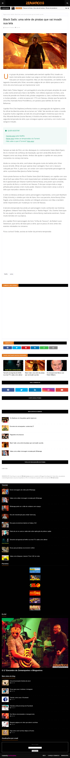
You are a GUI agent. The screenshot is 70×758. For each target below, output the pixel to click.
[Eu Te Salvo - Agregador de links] (35, 595)
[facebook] (8, 390)
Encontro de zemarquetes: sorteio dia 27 (22, 426)
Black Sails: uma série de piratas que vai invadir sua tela (35, 374)
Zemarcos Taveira (9, 27)
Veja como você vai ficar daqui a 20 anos (22, 730)
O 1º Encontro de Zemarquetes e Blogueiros (22, 670)
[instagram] (48, 390)
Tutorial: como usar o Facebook (19, 697)
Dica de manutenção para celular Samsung (22, 514)
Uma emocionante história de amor (20, 681)
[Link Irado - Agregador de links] (35, 587)
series (11, 274)
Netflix (12, 14)
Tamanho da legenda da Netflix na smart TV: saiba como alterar (12, 374)
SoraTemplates (12, 755)
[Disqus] (35, 312)
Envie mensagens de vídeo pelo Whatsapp (22, 490)
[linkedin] (35, 390)
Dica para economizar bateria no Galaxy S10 (23, 523)
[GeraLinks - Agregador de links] (35, 572)
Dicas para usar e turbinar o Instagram (21, 689)
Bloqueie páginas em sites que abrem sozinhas (24, 722)
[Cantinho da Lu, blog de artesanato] (35, 610)
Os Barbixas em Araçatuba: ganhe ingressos (23, 418)
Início (44, 755)
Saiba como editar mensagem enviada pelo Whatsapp (26, 451)
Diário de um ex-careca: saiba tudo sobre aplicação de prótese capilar (30, 531)
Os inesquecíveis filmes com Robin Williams (55, 374)
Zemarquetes (64, 755)
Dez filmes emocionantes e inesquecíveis (22, 714)
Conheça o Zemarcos (53, 755)
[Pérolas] (35, 603)
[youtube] (62, 390)
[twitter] (21, 390)
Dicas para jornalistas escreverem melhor (22, 548)
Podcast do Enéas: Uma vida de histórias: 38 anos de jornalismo (40, 8)
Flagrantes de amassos (17, 434)
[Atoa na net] (35, 580)
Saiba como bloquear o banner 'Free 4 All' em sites (25, 556)
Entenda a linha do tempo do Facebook (21, 706)
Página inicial (6, 14)
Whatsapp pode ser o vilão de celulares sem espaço (25, 506)
